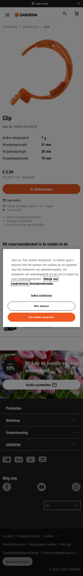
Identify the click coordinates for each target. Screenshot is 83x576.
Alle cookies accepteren (41, 317)
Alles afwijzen (41, 306)
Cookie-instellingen (41, 295)
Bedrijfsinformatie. (42, 283)
